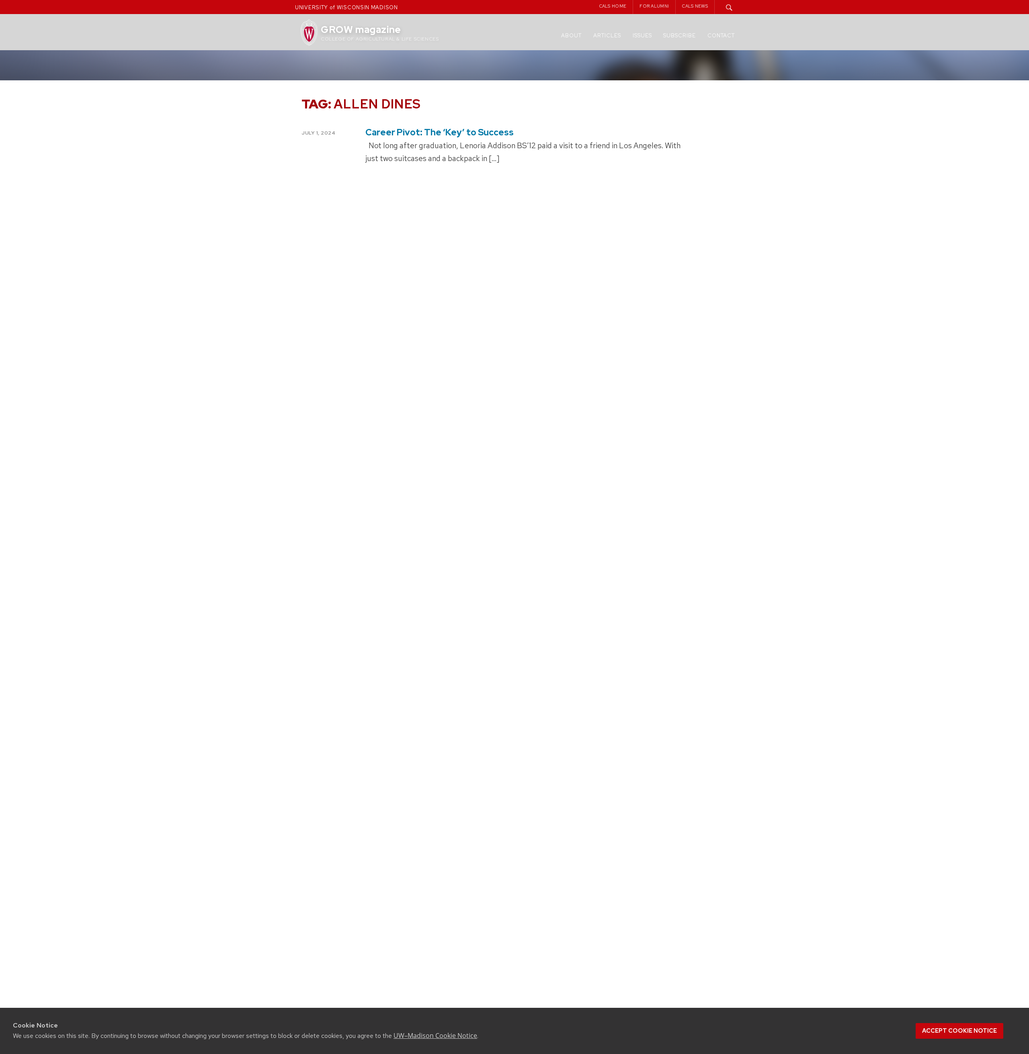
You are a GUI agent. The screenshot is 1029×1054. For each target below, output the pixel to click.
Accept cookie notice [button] (959, 1031)
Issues (642, 35)
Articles (607, 35)
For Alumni (654, 6)
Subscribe (679, 35)
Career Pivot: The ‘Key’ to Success (439, 132)
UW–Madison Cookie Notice (435, 1035)
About (571, 35)
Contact (721, 35)
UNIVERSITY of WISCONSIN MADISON (346, 7)
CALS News (695, 6)
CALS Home (613, 6)
